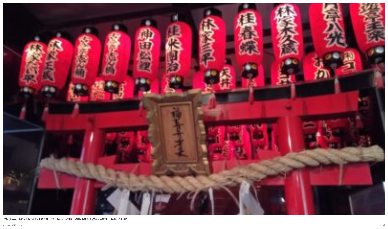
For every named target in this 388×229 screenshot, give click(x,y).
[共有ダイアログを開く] (384, 224)
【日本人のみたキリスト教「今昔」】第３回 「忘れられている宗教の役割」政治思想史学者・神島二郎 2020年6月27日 (65, 219)
